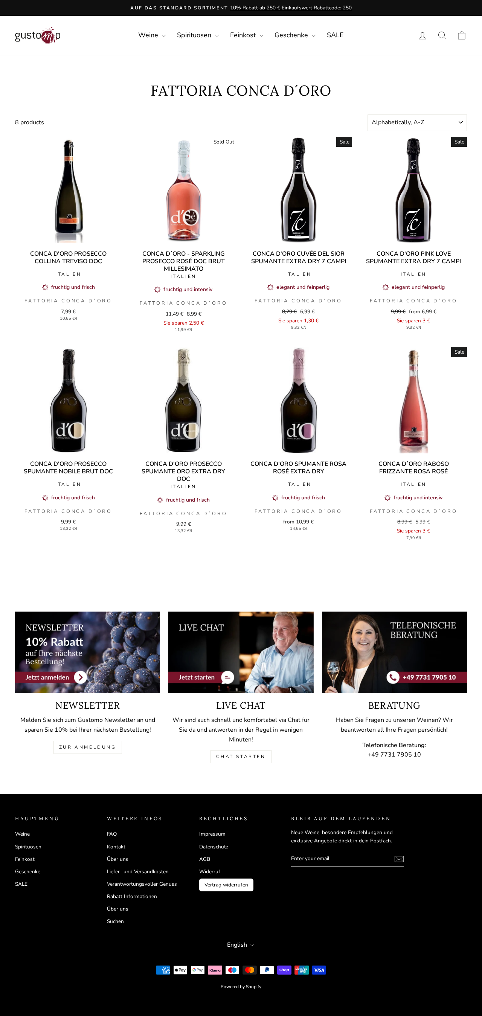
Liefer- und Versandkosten (138, 871)
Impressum (212, 834)
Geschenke (292, 35)
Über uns (117, 859)
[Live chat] (240, 652)
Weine (149, 35)
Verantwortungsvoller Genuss (142, 884)
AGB (204, 859)
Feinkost (244, 35)
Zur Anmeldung (87, 747)
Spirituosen (195, 35)
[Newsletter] (87, 652)
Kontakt (116, 846)
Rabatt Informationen (132, 896)
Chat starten (240, 757)
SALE (335, 35)
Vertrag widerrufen (226, 884)
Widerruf (209, 871)
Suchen (115, 921)
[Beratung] (394, 652)
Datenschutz (213, 846)
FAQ (112, 834)
